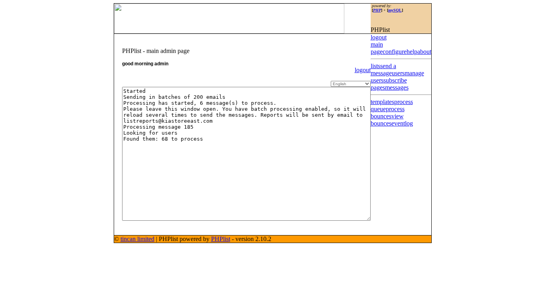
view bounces (387, 120)
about (424, 51)
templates (382, 101)
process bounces (388, 113)
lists (375, 66)
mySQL (395, 10)
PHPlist (220, 238)
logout (363, 70)
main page (377, 48)
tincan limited (137, 238)
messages (397, 87)
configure (395, 51)
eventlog (402, 123)
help (412, 51)
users (398, 73)
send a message (383, 69)
